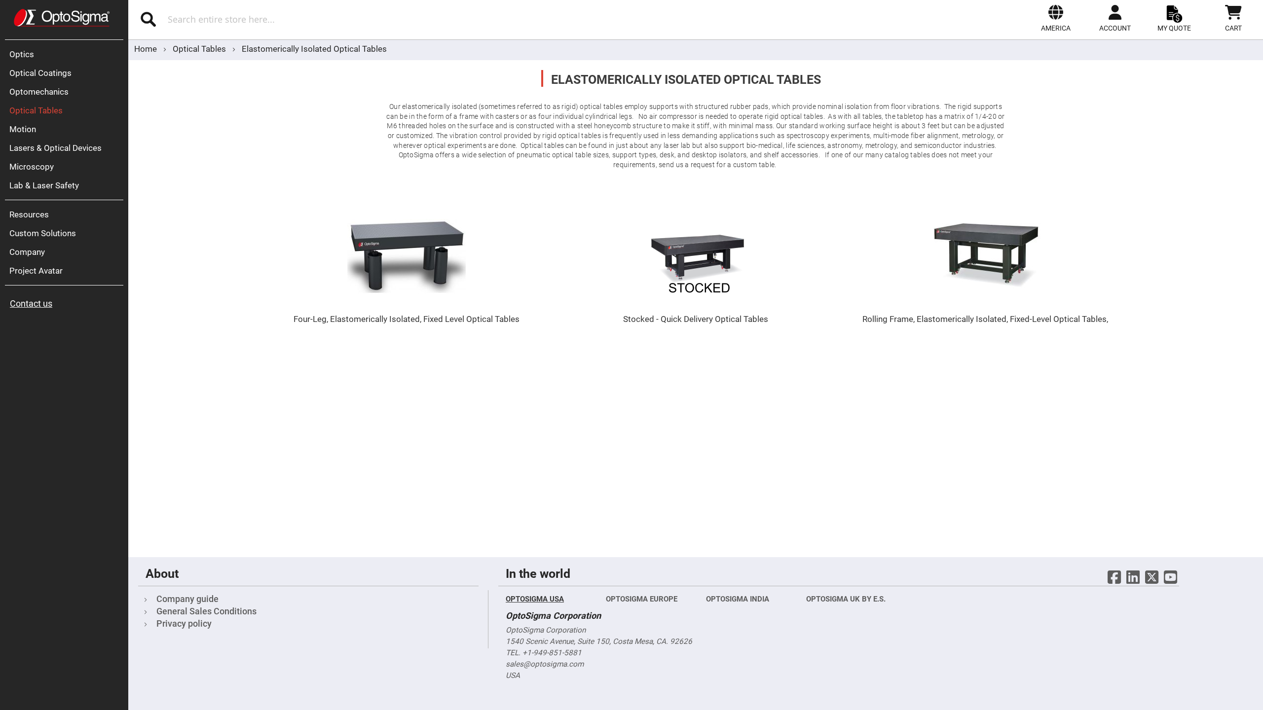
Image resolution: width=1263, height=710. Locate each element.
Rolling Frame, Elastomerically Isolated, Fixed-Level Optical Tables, (985, 319)
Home (146, 49)
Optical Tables (200, 49)
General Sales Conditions (206, 611)
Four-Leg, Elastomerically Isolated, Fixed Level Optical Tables (407, 319)
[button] (1056, 18)
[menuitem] (66, 54)
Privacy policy (184, 623)
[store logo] (61, 18)
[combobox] (309, 19)
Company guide (187, 599)
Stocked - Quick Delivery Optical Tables (695, 319)
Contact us (31, 303)
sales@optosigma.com (545, 664)
